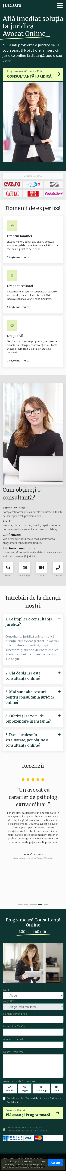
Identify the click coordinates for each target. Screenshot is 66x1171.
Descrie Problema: (13, 1052)
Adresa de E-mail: (13, 1039)
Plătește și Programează (28, 1113)
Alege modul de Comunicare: (19, 1081)
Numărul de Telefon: (14, 1026)
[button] (20, 904)
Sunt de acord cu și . (34, 1100)
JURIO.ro (12, 5)
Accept (55, 1163)
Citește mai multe (18, 257)
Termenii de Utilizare (36, 1098)
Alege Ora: (9, 1001)
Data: (6, 989)
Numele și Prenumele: (15, 1013)
